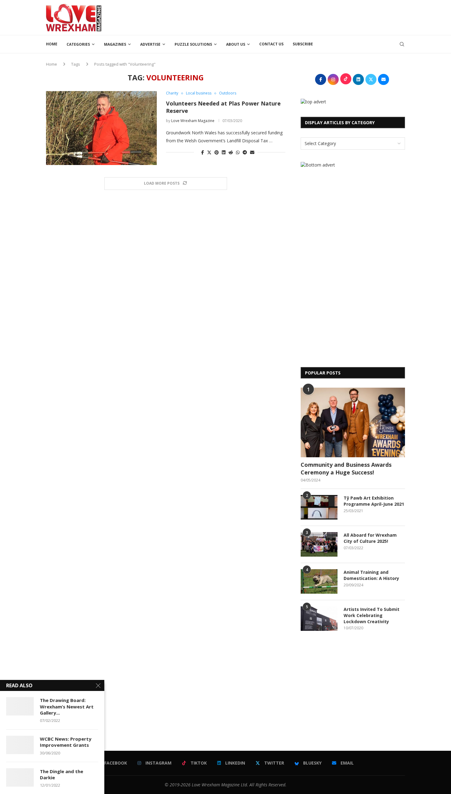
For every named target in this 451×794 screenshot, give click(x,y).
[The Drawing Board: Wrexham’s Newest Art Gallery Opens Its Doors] (20, 706)
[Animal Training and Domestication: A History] (319, 581)
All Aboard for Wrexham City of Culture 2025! (370, 538)
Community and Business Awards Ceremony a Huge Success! (346, 468)
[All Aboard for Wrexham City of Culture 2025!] (319, 544)
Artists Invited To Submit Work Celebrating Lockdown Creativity (371, 615)
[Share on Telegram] (245, 152)
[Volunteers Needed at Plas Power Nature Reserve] (101, 128)
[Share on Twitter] (209, 152)
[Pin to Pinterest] (216, 152)
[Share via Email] (252, 152)
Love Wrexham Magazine (192, 120)
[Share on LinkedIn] (224, 152)
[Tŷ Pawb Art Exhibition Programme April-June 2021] (319, 507)
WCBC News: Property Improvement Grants (65, 742)
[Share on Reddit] (231, 152)
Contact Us (271, 44)
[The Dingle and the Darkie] (20, 777)
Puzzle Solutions (193, 44)
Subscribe (303, 44)
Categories (78, 44)
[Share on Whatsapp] (238, 152)
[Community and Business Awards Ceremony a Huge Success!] (353, 422)
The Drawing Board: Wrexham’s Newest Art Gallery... (67, 706)
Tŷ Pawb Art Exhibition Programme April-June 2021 (374, 501)
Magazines (115, 44)
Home (51, 44)
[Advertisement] (293, 17)
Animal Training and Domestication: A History (371, 575)
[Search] (402, 44)
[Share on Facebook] (202, 152)
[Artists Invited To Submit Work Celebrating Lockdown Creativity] (319, 618)
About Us (235, 44)
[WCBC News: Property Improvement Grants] (20, 745)
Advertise (150, 44)
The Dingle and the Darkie (61, 774)
